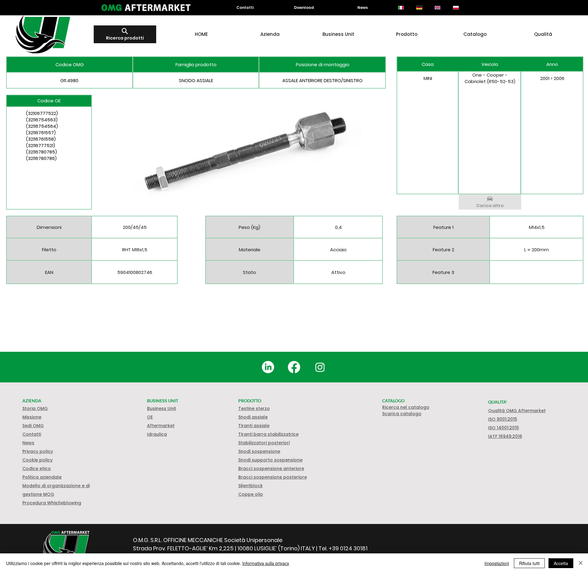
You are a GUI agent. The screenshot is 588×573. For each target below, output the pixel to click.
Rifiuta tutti (529, 563)
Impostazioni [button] (496, 563)
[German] (419, 7)
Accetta (561, 563)
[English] (437, 7)
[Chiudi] (580, 563)
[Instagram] (320, 367)
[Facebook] (294, 367)
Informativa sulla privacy (265, 563)
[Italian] (401, 7)
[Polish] (456, 7)
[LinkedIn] (268, 367)
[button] (37, 460)
